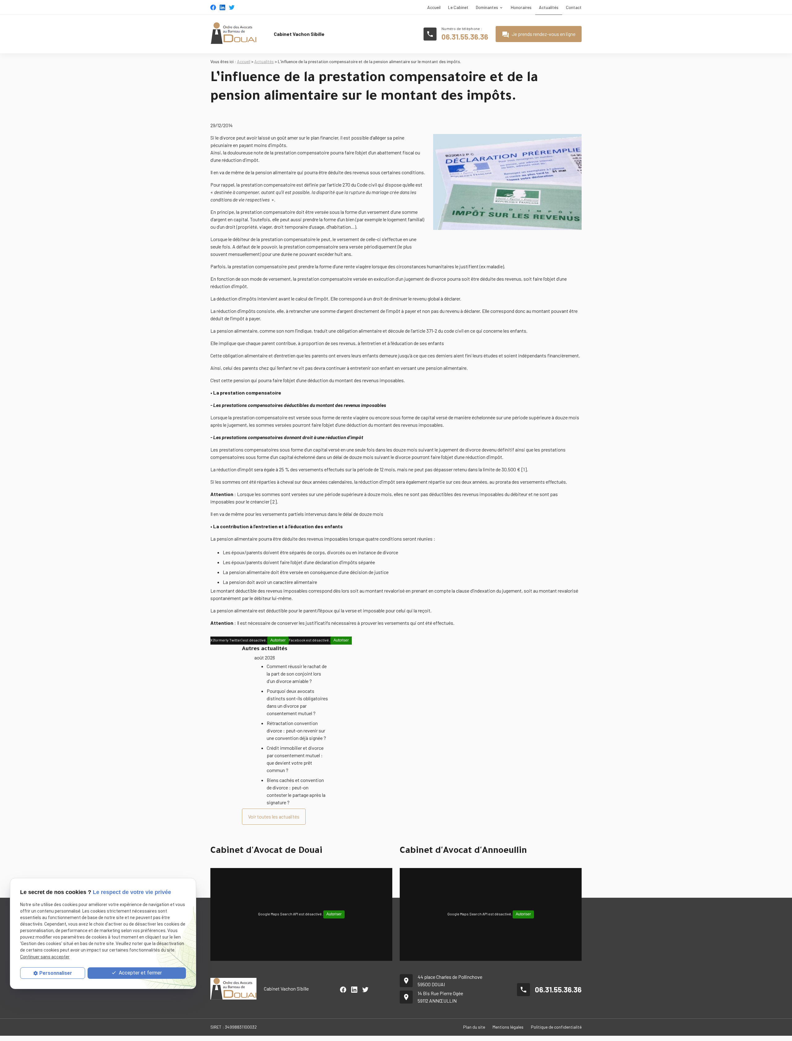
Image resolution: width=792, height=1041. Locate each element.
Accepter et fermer (140, 973)
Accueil (434, 7)
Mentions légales (508, 1027)
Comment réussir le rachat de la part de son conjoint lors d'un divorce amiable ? (297, 673)
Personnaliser (55, 973)
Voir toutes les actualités (273, 816)
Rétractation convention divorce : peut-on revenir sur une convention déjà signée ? (296, 730)
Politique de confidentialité (556, 1027)
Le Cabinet (458, 7)
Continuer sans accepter (45, 956)
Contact (574, 7)
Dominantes (487, 7)
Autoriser (278, 640)
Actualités (548, 7)
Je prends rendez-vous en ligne (538, 34)
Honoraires (521, 7)
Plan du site (474, 1027)
